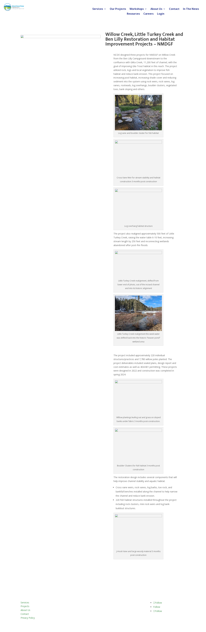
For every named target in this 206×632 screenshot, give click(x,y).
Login (160, 14)
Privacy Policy (28, 617)
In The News (191, 9)
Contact (174, 9)
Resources (133, 14)
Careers (148, 14)
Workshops (137, 9)
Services (97, 9)
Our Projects (118, 9)
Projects (25, 606)
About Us (156, 9)
